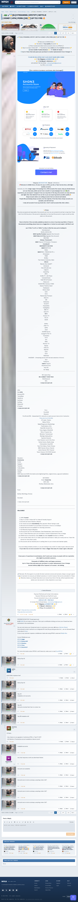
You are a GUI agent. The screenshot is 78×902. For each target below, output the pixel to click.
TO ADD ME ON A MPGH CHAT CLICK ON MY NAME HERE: (46, 57)
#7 (18, 711)
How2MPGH (59, 651)
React (73, 678)
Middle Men (64, 633)
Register (66, 2)
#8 (18, 722)
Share (66, 614)
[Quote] (14, 822)
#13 (18, 786)
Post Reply (70, 834)
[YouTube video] (30, 822)
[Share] (73, 18)
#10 (18, 752)
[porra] (12, 2)
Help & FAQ (47, 890)
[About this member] (14, 56)
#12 (18, 775)
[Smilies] (33, 822)
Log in (73, 2)
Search (36, 890)
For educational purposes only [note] (34, 899)
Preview (71, 822)
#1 (18, 614)
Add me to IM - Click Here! (46, 600)
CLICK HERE (48, 65)
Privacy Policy (48, 883)
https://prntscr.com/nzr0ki (28, 610)
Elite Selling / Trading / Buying (24, 11)
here (26, 631)
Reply (60, 614)
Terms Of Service (46, 590)
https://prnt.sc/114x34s (46, 418)
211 (68, 33)
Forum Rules (48, 885)
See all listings (72, 22)
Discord (69, 883)
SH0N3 (22, 621)
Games (36, 885)
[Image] (25, 822)
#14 (18, 797)
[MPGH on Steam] (13, 890)
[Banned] (8, 620)
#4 (7, 677)
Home (3, 11)
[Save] (73, 15)
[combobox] (38, 2)
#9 (7, 741)
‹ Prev (51, 33)
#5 (18, 688)
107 (63, 33)
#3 (18, 664)
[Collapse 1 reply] (4, 674)
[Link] (23, 822)
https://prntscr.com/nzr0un (24, 612)
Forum (6, 11)
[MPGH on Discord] (3, 890)
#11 (18, 763)
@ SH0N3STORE (49, 59)
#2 (18, 653)
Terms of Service (49, 887)
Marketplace (37, 887)
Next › (73, 33)
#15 (18, 808)
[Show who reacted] (73, 614)
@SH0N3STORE (43, 183)
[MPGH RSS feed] (16, 890)
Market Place (13, 11)
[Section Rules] (63, 627)
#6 (18, 700)
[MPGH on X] (6, 890)
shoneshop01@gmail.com (55, 602)
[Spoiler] (28, 822)
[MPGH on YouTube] (9, 890)
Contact (69, 885)
